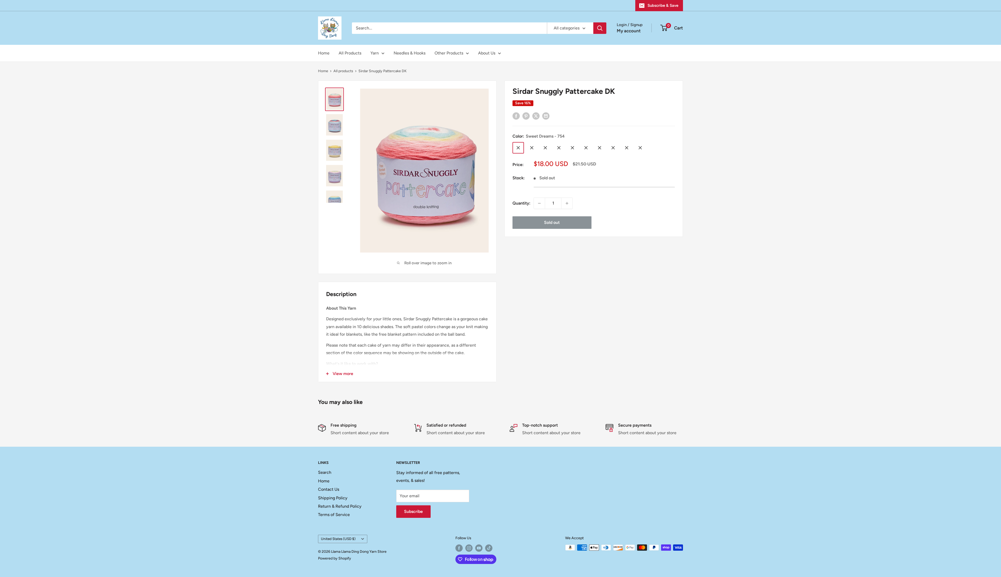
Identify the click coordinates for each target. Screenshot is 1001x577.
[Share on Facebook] (516, 116)
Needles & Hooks (409, 53)
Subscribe (413, 511)
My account (629, 30)
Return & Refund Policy (340, 506)
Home (323, 53)
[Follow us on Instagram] (469, 548)
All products (343, 71)
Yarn (374, 53)
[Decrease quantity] (539, 203)
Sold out (552, 222)
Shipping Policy (332, 497)
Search (324, 472)
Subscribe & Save (663, 5)
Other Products (449, 53)
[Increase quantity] (566, 203)
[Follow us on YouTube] (479, 548)
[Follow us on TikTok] (488, 548)
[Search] (599, 28)
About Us (486, 53)
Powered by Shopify (334, 558)
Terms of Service (334, 514)
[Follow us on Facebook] (459, 548)
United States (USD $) (338, 539)
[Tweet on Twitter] (536, 116)
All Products (350, 53)
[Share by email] (546, 116)
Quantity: (521, 203)
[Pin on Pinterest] (526, 116)
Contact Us (328, 489)
